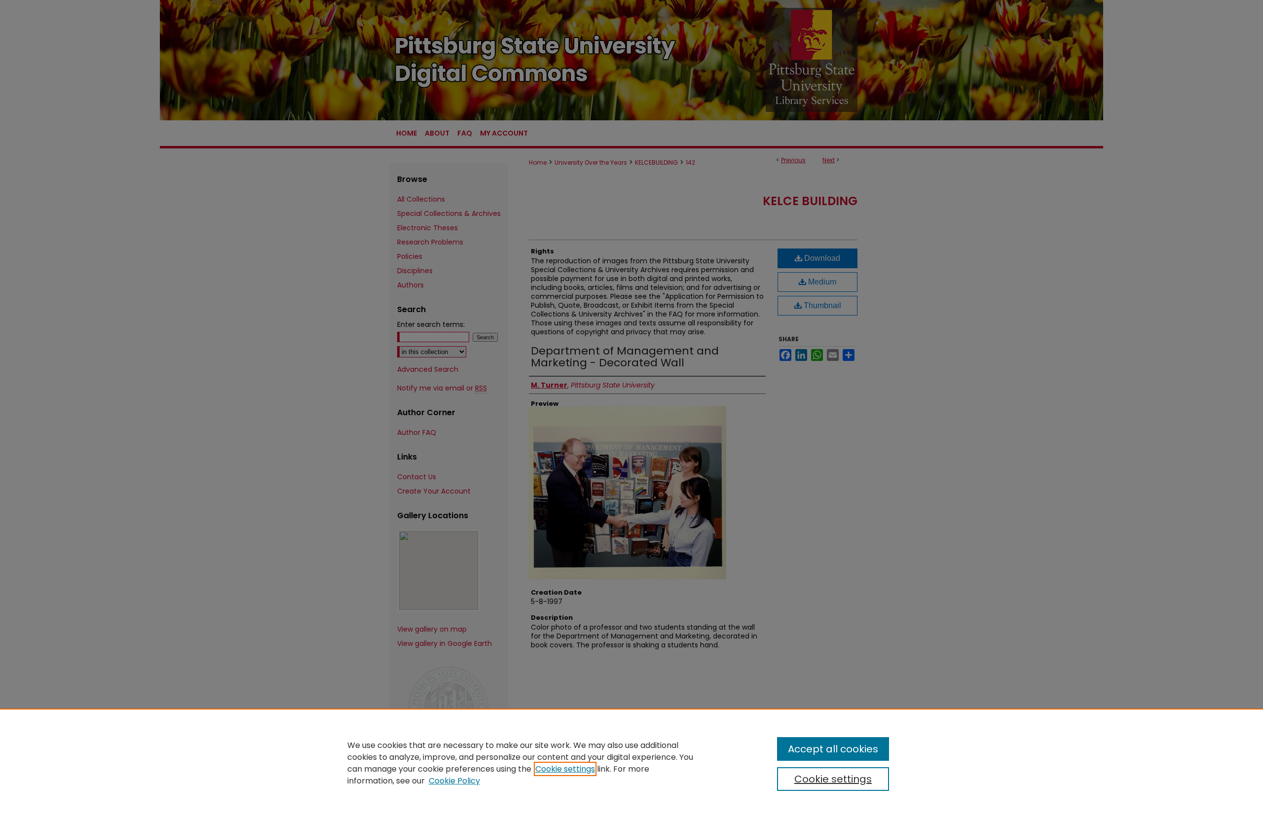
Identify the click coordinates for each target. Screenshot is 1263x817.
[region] (631, 763)
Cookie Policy (454, 780)
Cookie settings (565, 769)
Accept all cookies (833, 749)
